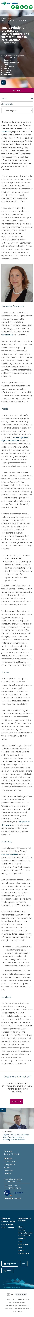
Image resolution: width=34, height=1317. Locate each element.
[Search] (17, 7)
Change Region (21, 1294)
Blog (20, 1241)
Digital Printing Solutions (24, 1219)
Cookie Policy (8, 1309)
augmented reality (9, 854)
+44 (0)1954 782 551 (14, 1181)
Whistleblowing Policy (16, 1302)
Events (21, 1250)
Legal (27, 1299)
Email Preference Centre (21, 1309)
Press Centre (23, 1253)
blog (2, 1110)
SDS (23, 1264)
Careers (21, 1230)
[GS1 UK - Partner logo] (13, 1192)
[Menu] (31, 7)
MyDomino (8, 1271)
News (20, 1247)
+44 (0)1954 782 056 (14, 1188)
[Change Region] (26, 7)
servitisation (7, 335)
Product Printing (8, 1221)
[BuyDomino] (13, 7)
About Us (22, 1238)
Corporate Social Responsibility (25, 1234)
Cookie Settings (17, 1312)
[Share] (3, 82)
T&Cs (25, 1305)
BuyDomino (11, 1264)
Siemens (5, 131)
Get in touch (17, 90)
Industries (5, 1218)
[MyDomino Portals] (22, 7)
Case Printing (7, 1224)
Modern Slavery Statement (14, 1305)
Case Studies (23, 1244)
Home (21, 1227)
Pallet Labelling (7, 1227)
